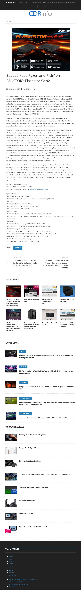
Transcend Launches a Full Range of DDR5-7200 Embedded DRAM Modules (46, 418)
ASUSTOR (17, 248)
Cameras (23, 382)
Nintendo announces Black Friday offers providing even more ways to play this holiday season (55, 264)
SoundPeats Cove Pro (27, 500)
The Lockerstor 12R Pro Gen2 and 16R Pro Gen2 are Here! (67, 324)
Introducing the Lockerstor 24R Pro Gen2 (48, 301)
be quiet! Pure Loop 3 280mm (30, 461)
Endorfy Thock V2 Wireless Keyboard (33, 435)
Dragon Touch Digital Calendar (30, 448)
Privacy (11, 573)
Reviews (11, 561)
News (11, 559)
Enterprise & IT (14, 89)
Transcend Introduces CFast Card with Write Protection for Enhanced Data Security (25, 263)
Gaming (23, 367)
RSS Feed (12, 586)
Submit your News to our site (18, 584)
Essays (11, 564)
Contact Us (12, 575)
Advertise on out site (16, 582)
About (11, 566)
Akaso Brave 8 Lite (26, 514)
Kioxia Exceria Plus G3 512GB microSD (33, 527)
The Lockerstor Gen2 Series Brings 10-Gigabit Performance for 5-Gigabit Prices (31, 325)
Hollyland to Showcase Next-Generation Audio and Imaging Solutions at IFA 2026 (49, 2)
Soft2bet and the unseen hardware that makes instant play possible (44, 474)
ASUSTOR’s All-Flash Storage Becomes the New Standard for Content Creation (13, 302)
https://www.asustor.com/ (39, 189)
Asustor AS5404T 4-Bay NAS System (67, 300)
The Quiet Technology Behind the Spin (33, 487)
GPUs (22, 351)
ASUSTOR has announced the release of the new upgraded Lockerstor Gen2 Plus (13, 326)
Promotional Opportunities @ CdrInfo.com (23, 579)
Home (11, 557)
